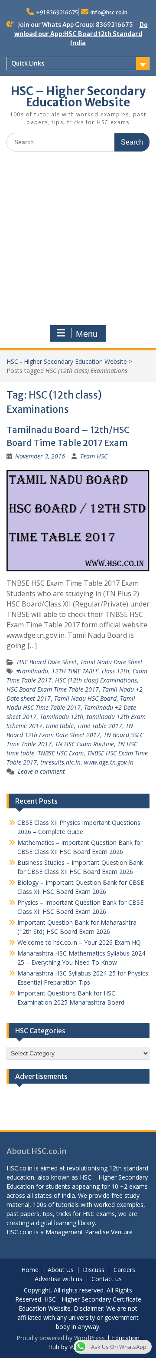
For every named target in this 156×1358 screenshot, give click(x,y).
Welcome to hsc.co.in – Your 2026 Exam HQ (79, 942)
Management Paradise (77, 1232)
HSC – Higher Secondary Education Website (78, 96)
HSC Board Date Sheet (47, 662)
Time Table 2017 (99, 726)
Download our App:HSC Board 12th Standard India (81, 34)
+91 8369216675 (57, 12)
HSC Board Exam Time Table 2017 (52, 689)
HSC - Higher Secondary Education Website (66, 361)
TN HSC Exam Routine (84, 744)
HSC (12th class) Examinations (96, 680)
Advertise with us (58, 1279)
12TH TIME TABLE (75, 671)
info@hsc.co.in (109, 12)
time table (60, 726)
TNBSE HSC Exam (61, 753)
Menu (87, 334)
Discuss (93, 1270)
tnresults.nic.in (60, 762)
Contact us (106, 1279)
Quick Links (27, 63)
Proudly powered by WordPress (60, 1338)
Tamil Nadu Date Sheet (111, 662)
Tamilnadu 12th (61, 716)
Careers (124, 1270)
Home (30, 1270)
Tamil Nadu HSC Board (85, 698)
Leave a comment (41, 771)
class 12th (115, 671)
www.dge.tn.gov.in (108, 762)
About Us (61, 1270)
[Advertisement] (78, 240)
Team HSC (93, 456)
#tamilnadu (32, 671)
